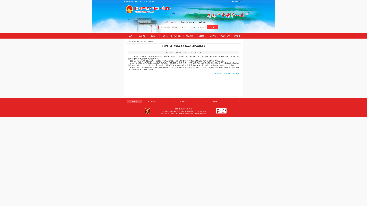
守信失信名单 (225, 36)
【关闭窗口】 (235, 73)
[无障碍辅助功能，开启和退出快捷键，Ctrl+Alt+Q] (240, 1)
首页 (137, 41)
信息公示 (165, 36)
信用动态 (142, 36)
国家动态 (150, 41)
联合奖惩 (189, 36)
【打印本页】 (219, 73)
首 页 (130, 36)
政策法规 (154, 36)
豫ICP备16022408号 (200, 113)
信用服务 (177, 36)
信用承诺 (213, 36)
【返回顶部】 (227, 73)
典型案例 (201, 36)
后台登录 (234, 1)
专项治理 (237, 36)
